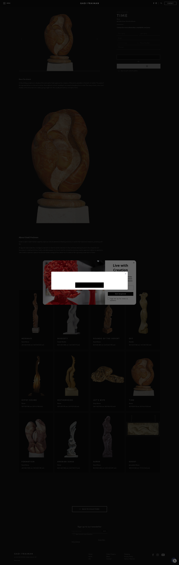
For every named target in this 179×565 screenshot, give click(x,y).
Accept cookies (89, 285)
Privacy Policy (95, 279)
